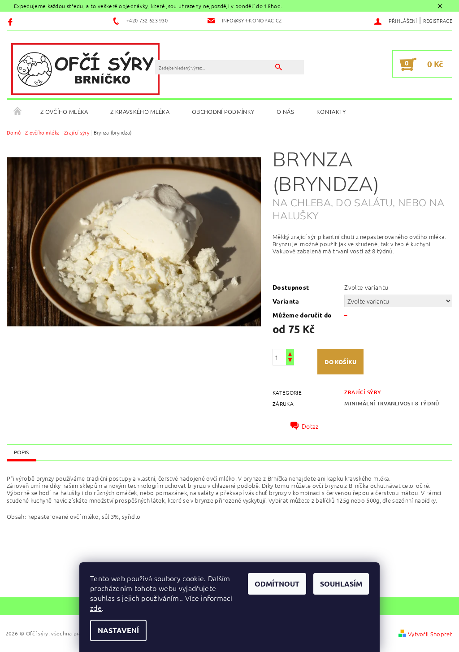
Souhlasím (341, 583)
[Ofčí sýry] (85, 68)
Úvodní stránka (18, 111)
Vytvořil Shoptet (430, 634)
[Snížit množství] (290, 361)
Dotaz (310, 426)
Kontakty (331, 111)
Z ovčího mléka (64, 111)
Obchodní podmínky (223, 111)
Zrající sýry (362, 392)
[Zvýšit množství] (290, 353)
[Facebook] (11, 21)
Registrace (437, 20)
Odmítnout (277, 583)
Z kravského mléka (139, 111)
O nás (285, 111)
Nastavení (118, 630)
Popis (21, 452)
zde (96, 608)
